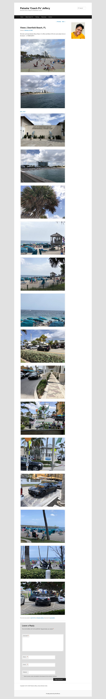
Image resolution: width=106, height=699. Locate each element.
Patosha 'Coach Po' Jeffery (35, 8)
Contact (50, 17)
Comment (25, 635)
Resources (43, 17)
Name (25, 657)
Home (21, 17)
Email (25, 664)
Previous (58, 21)
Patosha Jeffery (40, 618)
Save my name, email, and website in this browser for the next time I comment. (40, 676)
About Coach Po (29, 17)
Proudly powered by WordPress (53, 693)
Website (25, 672)
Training (37, 17)
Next (63, 21)
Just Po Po (32, 618)
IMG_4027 (22, 111)
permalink (52, 618)
